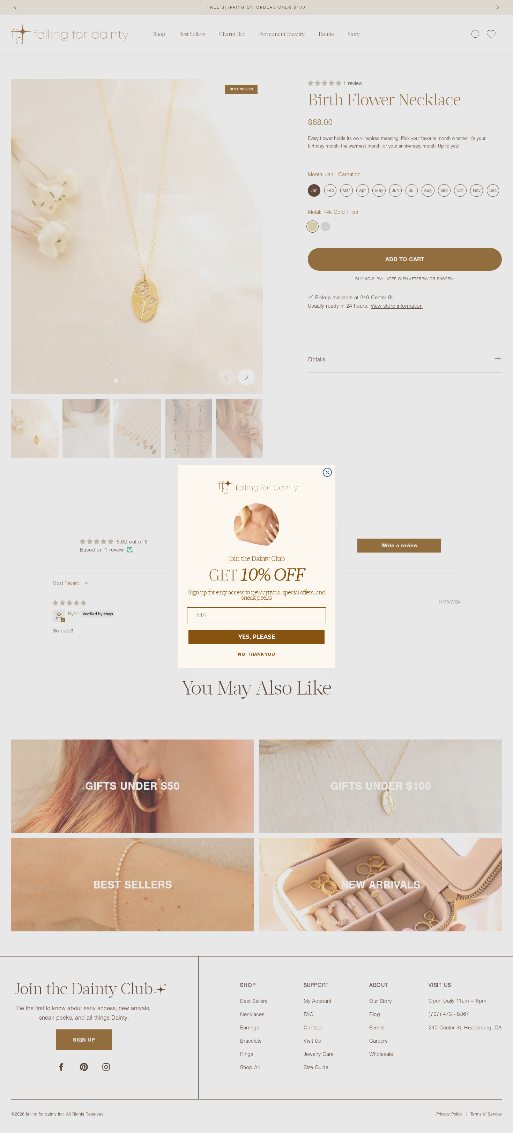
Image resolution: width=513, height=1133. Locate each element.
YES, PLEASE (256, 636)
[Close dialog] (327, 472)
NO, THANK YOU (256, 654)
